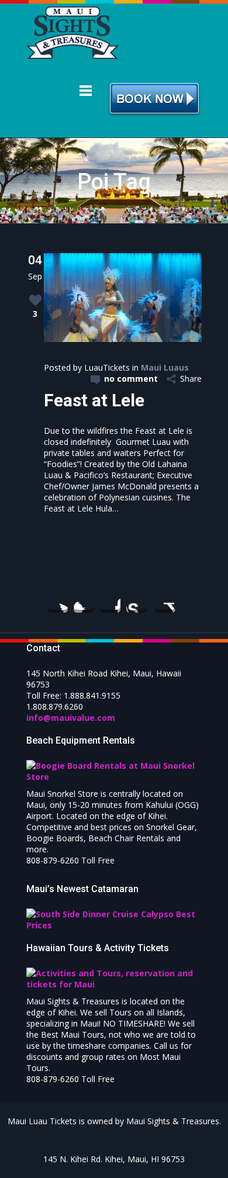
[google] (165, 602)
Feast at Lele (94, 400)
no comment (131, 378)
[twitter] (57, 602)
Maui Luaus (165, 367)
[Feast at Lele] (123, 338)
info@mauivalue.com (70, 717)
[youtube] (136, 602)
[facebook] (84, 602)
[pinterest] (110, 602)
